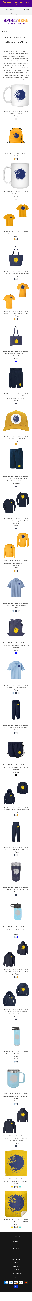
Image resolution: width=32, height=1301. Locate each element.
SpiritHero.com (18, 1278)
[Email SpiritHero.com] (19, 1236)
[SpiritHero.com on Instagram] (16, 1236)
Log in (8, 14)
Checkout (23, 14)
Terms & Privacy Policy (16, 1273)
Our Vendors (16, 1259)
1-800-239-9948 (24, 9)
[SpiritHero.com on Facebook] (13, 1236)
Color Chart (16, 1262)
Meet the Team (16, 1241)
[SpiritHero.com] (16, 22)
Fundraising (16, 1248)
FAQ (16, 1255)
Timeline (16, 1245)
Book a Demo (16, 1266)
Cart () (15, 14)
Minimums (16, 1252)
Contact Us (16, 1269)
